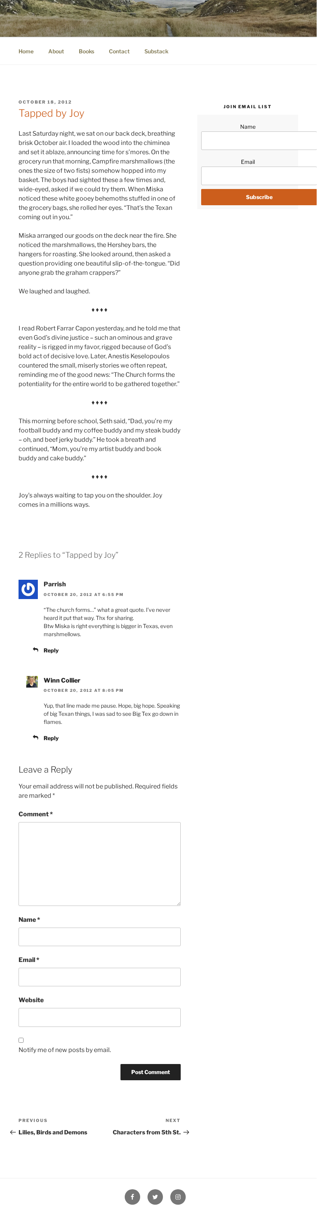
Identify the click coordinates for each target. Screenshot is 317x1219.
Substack (156, 51)
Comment (36, 814)
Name (29, 919)
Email (29, 960)
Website (31, 1000)
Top (298, 1199)
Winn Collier (62, 680)
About (56, 51)
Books (86, 51)
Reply (51, 650)
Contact (119, 51)
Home (26, 51)
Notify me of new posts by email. (65, 1050)
